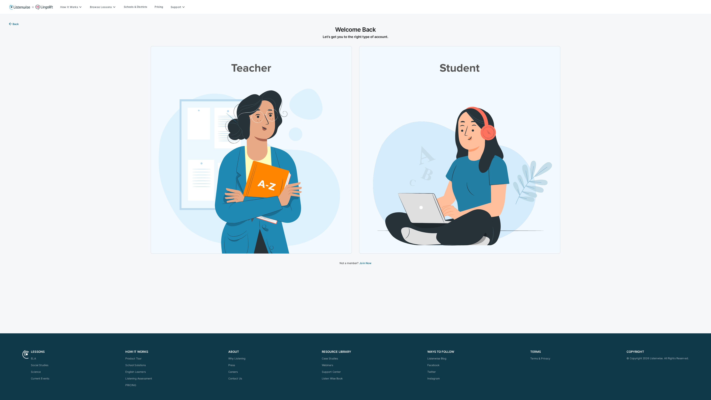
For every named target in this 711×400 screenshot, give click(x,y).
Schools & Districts (135, 6)
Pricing (159, 6)
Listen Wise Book (332, 378)
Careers (233, 371)
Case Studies (330, 358)
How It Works (69, 7)
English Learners (135, 371)
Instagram (433, 378)
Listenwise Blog (436, 358)
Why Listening (237, 358)
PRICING (130, 385)
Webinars (327, 365)
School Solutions (135, 365)
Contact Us (235, 378)
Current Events (40, 378)
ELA (33, 358)
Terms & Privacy (540, 358)
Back (16, 24)
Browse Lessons (101, 7)
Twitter (431, 371)
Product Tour (133, 358)
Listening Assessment (138, 378)
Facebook (433, 365)
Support (176, 7)
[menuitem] (40, 358)
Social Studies (39, 365)
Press (231, 365)
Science (36, 371)
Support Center (331, 371)
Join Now (365, 263)
